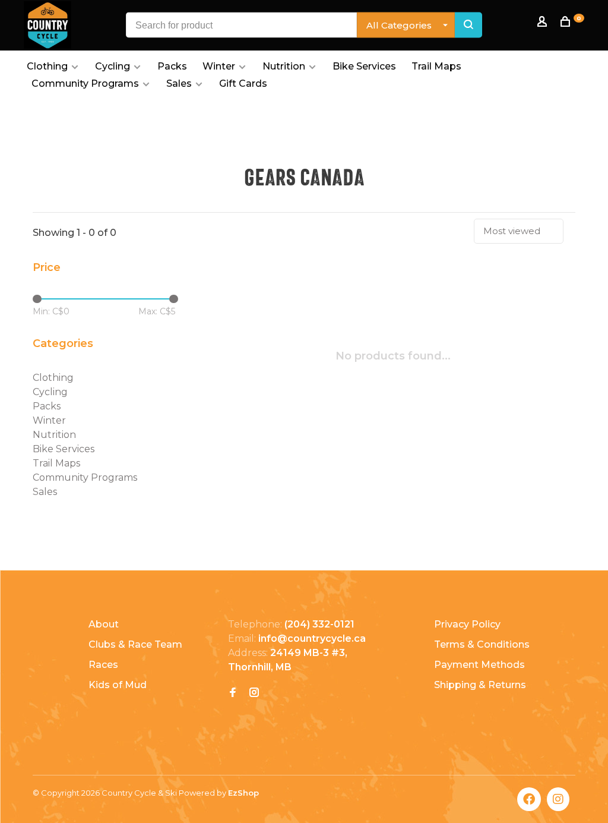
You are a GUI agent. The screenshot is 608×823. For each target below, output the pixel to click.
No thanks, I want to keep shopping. (304, 477)
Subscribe (387, 414)
